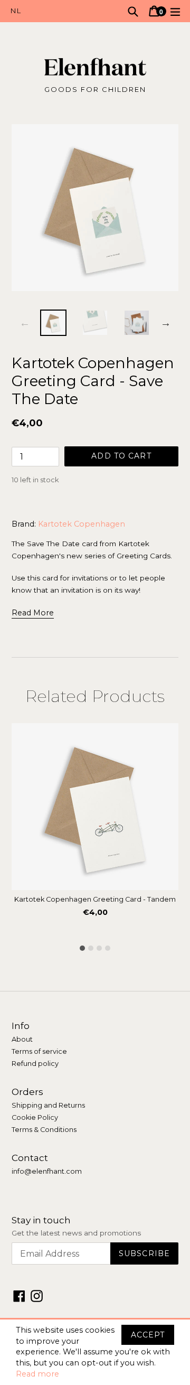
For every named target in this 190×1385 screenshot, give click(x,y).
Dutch (53, 11)
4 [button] (107, 948)
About (22, 1039)
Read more (37, 1374)
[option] (53, 323)
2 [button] (90, 948)
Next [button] (165, 322)
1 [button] (82, 948)
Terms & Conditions (44, 1130)
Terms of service (39, 1051)
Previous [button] (25, 322)
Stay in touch (41, 1220)
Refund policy (35, 1064)
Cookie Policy (35, 1117)
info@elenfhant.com (47, 1171)
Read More (33, 612)
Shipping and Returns (48, 1105)
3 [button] (99, 948)
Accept (148, 1335)
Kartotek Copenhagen (81, 524)
